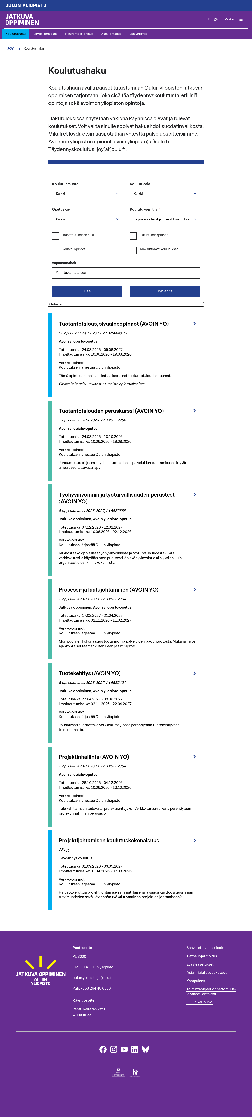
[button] (233, 19)
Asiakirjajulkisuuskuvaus (206, 972)
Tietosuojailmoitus (201, 956)
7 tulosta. (55, 304)
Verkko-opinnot (73, 249)
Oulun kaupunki (199, 1002)
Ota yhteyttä (138, 34)
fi (214, 22)
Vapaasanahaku (65, 263)
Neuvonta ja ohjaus (79, 34)
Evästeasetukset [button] (200, 964)
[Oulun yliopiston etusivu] (126, 5)
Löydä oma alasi (45, 34)
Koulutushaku (16, 34)
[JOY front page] (105, 19)
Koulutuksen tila (144, 209)
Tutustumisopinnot (154, 235)
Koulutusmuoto (65, 184)
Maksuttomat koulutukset (159, 249)
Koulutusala (140, 184)
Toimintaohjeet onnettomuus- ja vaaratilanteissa (211, 992)
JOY (10, 48)
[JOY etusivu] (42, 993)
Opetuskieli (62, 209)
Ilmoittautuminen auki (78, 235)
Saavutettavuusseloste (205, 947)
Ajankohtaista (111, 34)
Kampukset (195, 981)
